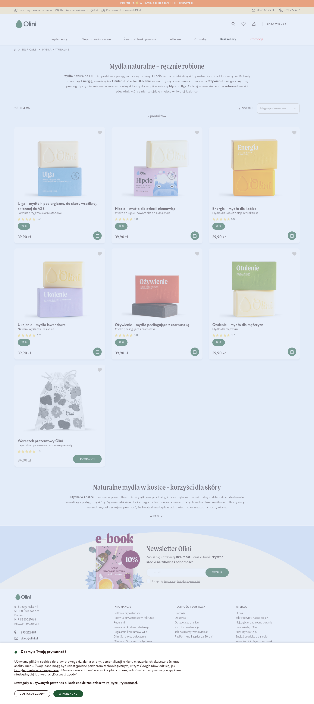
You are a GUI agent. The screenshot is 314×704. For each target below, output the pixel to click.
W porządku (68, 694)
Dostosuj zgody (32, 694)
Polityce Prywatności (121, 683)
